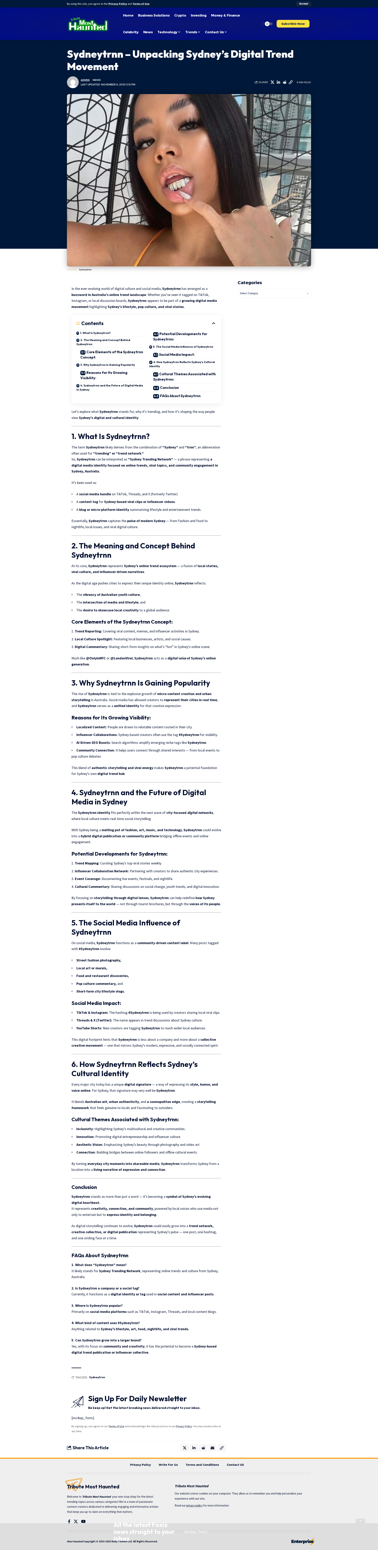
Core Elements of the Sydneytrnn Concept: (111, 355)
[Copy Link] (290, 82)
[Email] (212, 1448)
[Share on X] (272, 82)
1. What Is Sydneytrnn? (95, 333)
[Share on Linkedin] (278, 82)
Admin (85, 80)
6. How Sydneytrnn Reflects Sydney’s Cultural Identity (182, 364)
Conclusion (169, 387)
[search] (257, 24)
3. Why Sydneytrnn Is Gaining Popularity (107, 365)
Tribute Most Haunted (96, 1496)
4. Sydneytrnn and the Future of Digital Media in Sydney (109, 387)
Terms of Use (140, 4)
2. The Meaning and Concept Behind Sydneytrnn (103, 342)
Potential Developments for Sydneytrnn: (180, 336)
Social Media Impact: (177, 354)
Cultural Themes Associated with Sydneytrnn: (184, 377)
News (97, 80)
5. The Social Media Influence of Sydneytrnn (183, 346)
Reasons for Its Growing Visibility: (103, 375)
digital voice (176, 658)
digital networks (200, 812)
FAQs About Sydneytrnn (180, 396)
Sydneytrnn (97, 1377)
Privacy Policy (117, 4)
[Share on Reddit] (284, 82)
